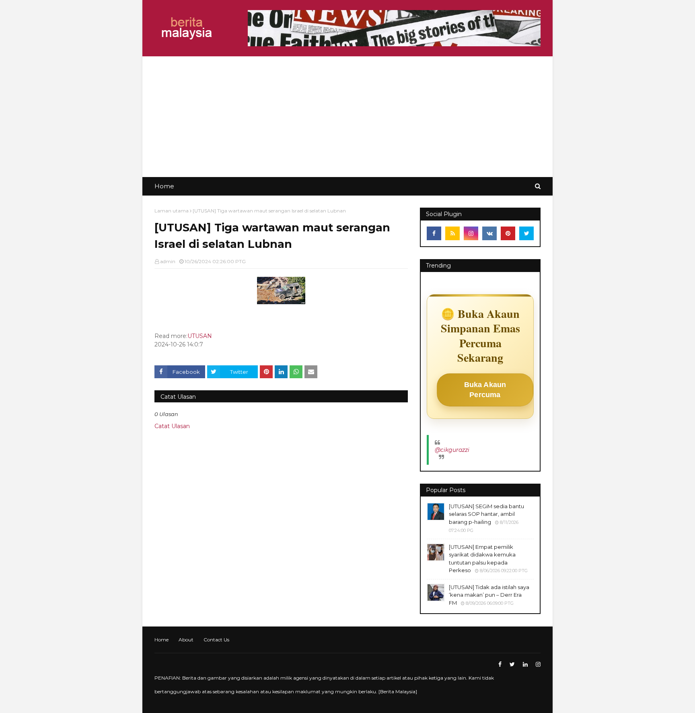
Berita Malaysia (397, 691)
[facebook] (434, 233)
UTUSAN (199, 336)
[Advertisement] (347, 116)
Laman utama (171, 211)
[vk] (489, 233)
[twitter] (526, 233)
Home (161, 640)
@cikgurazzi (452, 449)
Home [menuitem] (164, 186)
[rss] (452, 233)
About (186, 640)
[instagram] (471, 233)
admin (167, 261)
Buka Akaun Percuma (485, 390)
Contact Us (216, 640)
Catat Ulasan (172, 426)
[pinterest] (508, 233)
